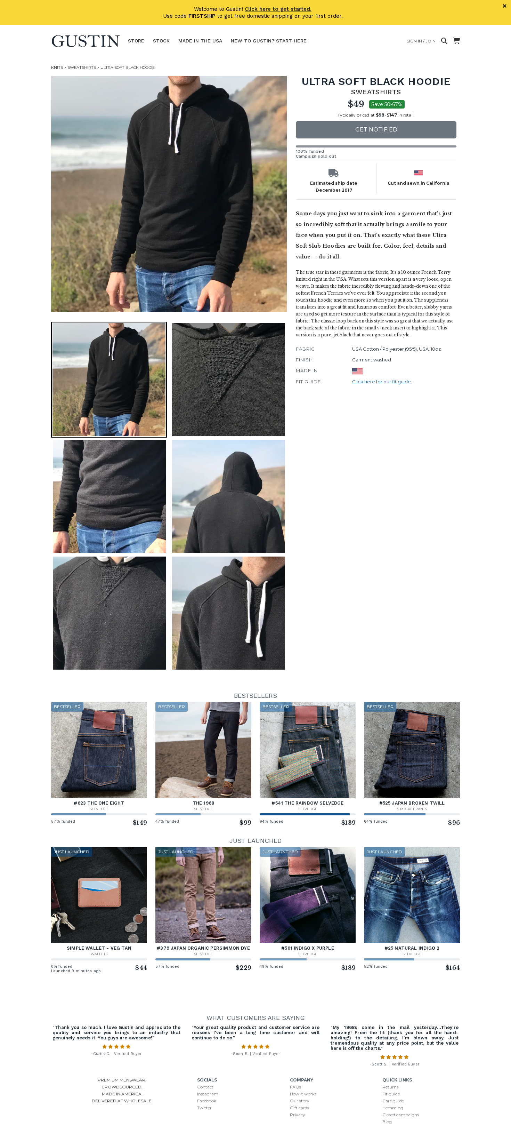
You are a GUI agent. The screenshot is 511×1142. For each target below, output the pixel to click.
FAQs (295, 1086)
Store (136, 40)
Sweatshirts (81, 67)
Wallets (99, 954)
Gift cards (299, 1107)
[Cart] (456, 41)
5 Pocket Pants (412, 809)
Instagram (207, 1093)
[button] (169, 194)
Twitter (204, 1107)
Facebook (206, 1100)
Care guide (393, 1100)
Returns (390, 1086)
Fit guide (391, 1093)
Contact (205, 1086)
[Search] (444, 41)
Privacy (297, 1114)
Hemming (392, 1107)
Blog (387, 1121)
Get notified (376, 129)
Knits (57, 67)
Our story (299, 1100)
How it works (303, 1093)
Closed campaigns (400, 1114)
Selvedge (99, 809)
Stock (161, 40)
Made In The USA (200, 40)
